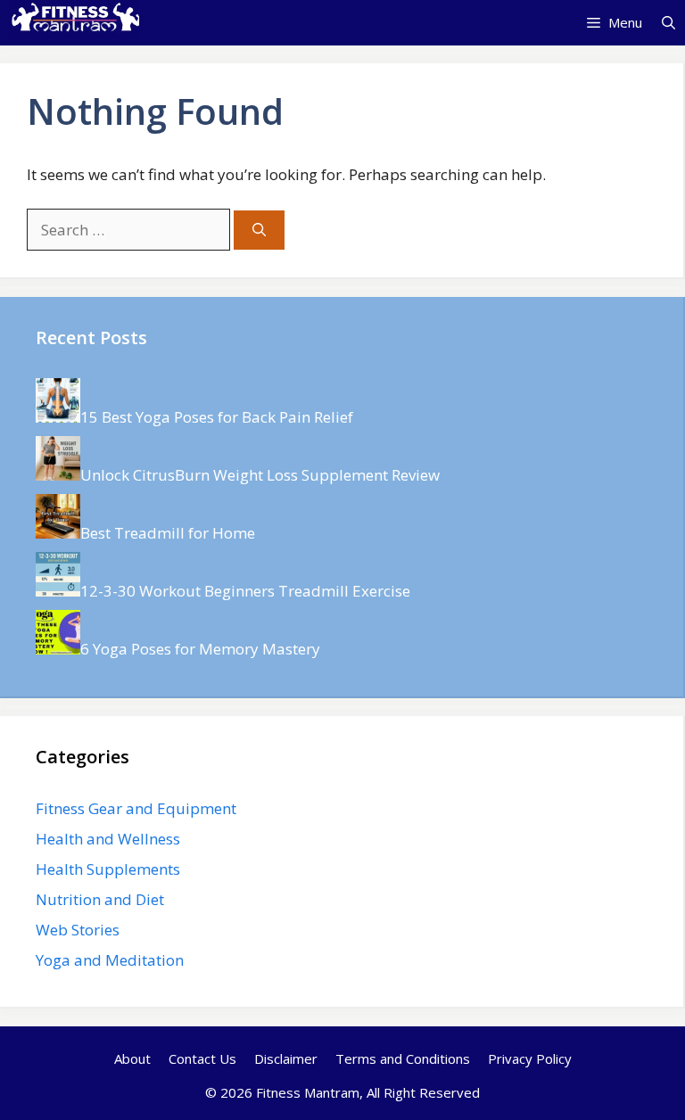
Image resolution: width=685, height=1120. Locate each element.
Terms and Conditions (402, 1058)
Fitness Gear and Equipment (136, 808)
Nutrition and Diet (100, 899)
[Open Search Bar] (668, 22)
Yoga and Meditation (110, 960)
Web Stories (78, 929)
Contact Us (202, 1058)
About (132, 1058)
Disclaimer (286, 1058)
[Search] (259, 230)
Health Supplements (108, 869)
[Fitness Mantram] (74, 22)
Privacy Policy (530, 1058)
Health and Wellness (108, 838)
